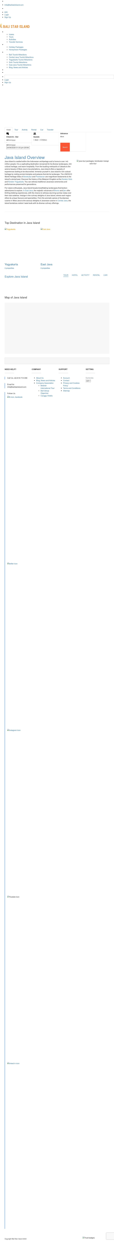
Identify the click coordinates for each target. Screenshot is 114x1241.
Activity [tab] (24, 129)
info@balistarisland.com (13, 5)
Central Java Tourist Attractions (21, 57)
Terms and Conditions (71, 388)
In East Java (28, 190)
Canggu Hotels (47, 395)
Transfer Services (16, 42)
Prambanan (40, 176)
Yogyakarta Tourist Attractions (20, 59)
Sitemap (66, 390)
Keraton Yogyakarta (16, 181)
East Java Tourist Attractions (20, 65)
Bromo (56, 190)
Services (7, 32)
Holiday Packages (16, 47)
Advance (64, 133)
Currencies (89, 378)
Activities (12, 39)
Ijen (64, 190)
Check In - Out (12, 137)
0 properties (9, 268)
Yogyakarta (11, 264)
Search (65, 147)
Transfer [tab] (50, 129)
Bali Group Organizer (45, 391)
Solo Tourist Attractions (18, 62)
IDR (6, 12)
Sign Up (7, 17)
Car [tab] (41, 129)
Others (7, 52)
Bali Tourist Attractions (18, 54)
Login (6, 14)
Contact (66, 380)
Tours (11, 37)
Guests (36, 137)
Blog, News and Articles (18, 67)
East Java (46, 264)
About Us (40, 378)
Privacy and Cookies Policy (71, 384)
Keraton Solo (67, 179)
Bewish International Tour (47, 386)
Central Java (63, 200)
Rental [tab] (34, 129)
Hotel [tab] (8, 129)
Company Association (45, 383)
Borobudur (27, 176)
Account (66, 378)
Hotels (11, 34)
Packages (8, 44)
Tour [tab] (16, 129)
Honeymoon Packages (18, 49)
